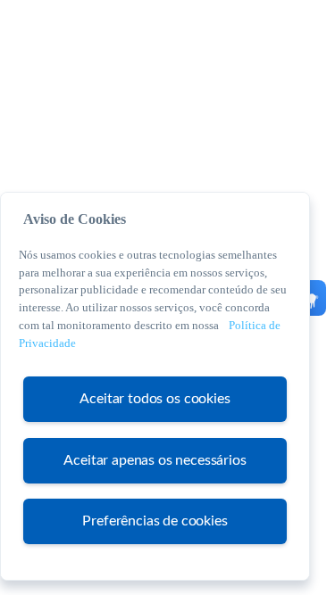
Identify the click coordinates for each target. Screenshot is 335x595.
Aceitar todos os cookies (155, 399)
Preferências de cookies (154, 521)
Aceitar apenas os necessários (154, 460)
